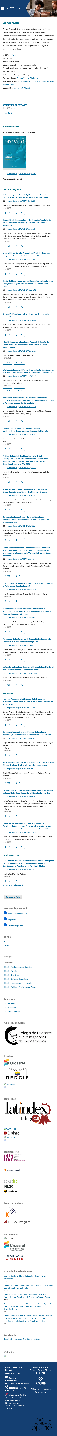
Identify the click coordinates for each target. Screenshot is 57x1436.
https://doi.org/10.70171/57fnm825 (21, 832)
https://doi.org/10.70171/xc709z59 (21, 376)
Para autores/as (10, 1007)
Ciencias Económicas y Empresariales (18, 983)
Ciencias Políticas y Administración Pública (20, 987)
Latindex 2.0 (18, 88)
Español (7, 945)
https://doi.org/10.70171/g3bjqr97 (21, 617)
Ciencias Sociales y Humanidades (16, 979)
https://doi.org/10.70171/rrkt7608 (21, 526)
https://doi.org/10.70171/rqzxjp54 (21, 229)
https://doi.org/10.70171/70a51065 (21, 645)
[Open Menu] (2, 8)
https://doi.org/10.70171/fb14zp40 (21, 320)
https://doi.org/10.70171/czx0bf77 (21, 769)
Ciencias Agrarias (10, 971)
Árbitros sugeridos (15, 926)
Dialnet (27, 88)
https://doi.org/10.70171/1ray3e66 (21, 467)
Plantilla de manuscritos (18, 913)
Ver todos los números (12, 885)
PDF (8, 213)
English (7, 941)
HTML (20, 213)
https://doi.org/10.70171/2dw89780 (22, 673)
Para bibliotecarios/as (12, 1011)
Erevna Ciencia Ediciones (27, 78)
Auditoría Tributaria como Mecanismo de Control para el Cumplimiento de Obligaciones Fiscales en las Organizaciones (27, 1306)
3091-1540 (14, 55)
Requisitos (12, 919)
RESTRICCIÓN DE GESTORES (15, 105)
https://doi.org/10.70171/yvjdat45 (21, 259)
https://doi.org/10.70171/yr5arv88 (21, 708)
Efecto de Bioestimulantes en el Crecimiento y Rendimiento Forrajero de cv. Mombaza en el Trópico (28, 283)
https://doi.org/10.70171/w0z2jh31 (21, 290)
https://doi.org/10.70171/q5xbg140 (21, 495)
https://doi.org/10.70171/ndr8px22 (21, 406)
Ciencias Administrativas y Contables (18, 967)
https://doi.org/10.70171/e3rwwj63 (21, 738)
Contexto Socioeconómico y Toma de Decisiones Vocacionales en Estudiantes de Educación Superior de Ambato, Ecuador (26, 519)
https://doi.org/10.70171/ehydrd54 (21, 434)
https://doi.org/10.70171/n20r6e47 (21, 869)
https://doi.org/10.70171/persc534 (21, 796)
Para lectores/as (10, 1004)
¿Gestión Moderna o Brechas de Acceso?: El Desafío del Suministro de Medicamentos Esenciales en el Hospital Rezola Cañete (26, 344)
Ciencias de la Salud (11, 975)
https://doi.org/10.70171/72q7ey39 (21, 351)
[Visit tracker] (5, 1356)
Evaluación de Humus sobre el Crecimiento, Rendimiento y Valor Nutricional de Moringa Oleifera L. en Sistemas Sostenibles (27, 222)
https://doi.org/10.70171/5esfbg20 (21, 201)
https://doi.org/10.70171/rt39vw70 (21, 589)
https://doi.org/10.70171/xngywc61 (21, 173)
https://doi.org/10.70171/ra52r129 (21, 559)
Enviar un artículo (13, 897)
